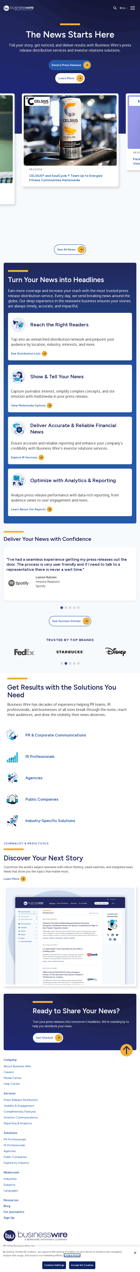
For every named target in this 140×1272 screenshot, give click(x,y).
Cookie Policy (72, 1255)
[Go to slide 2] (66, 608)
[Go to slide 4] (74, 608)
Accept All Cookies (82, 1265)
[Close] (135, 1252)
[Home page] (19, 8)
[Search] (115, 8)
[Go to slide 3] (70, 608)
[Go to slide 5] (78, 608)
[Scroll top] (126, 1050)
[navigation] (132, 8)
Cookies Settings (54, 1265)
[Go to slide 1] (61, 608)
